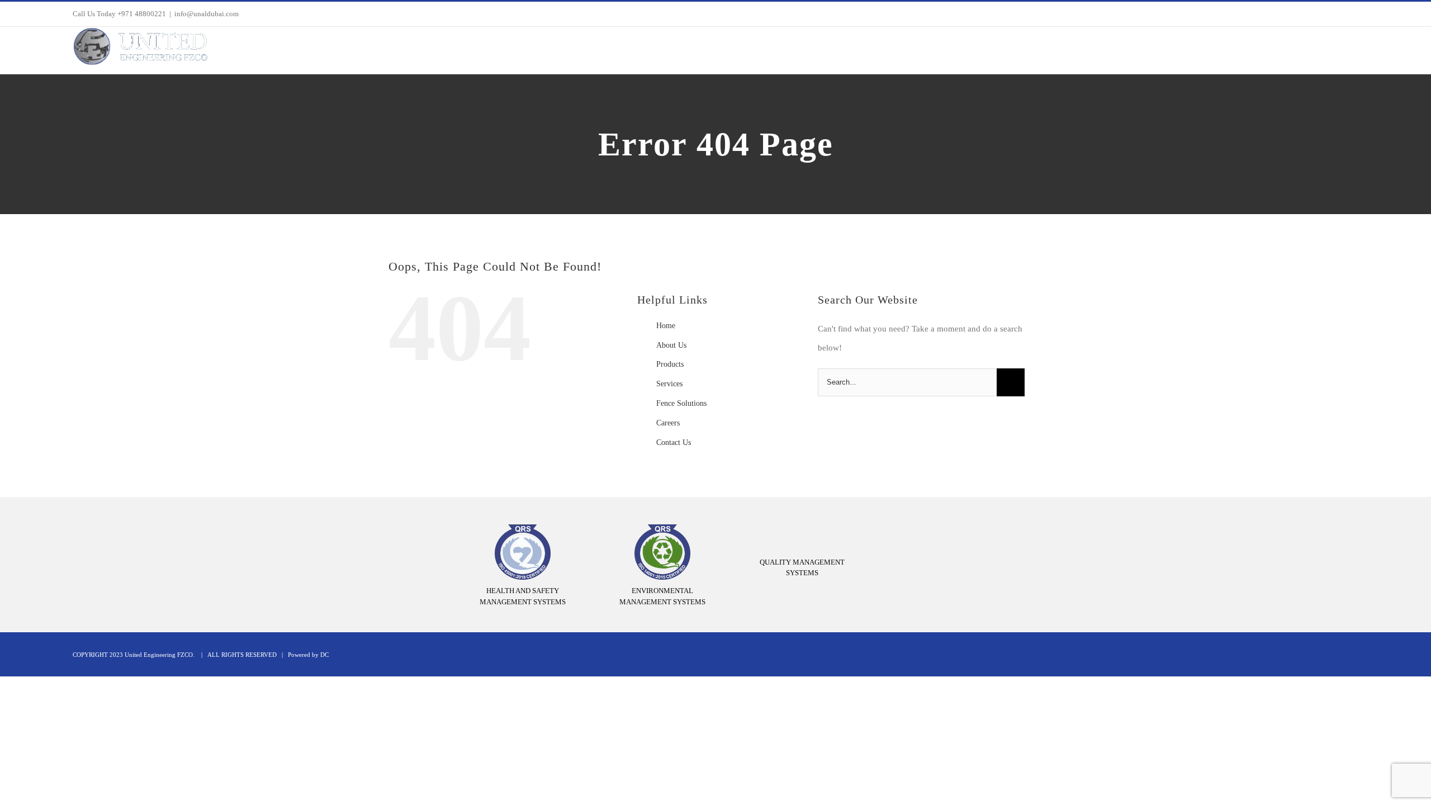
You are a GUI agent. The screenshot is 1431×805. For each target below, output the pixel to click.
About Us (671, 345)
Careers (668, 423)
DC (324, 654)
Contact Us (673, 442)
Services (669, 384)
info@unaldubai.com (206, 14)
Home (665, 325)
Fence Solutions (681, 403)
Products (670, 364)
